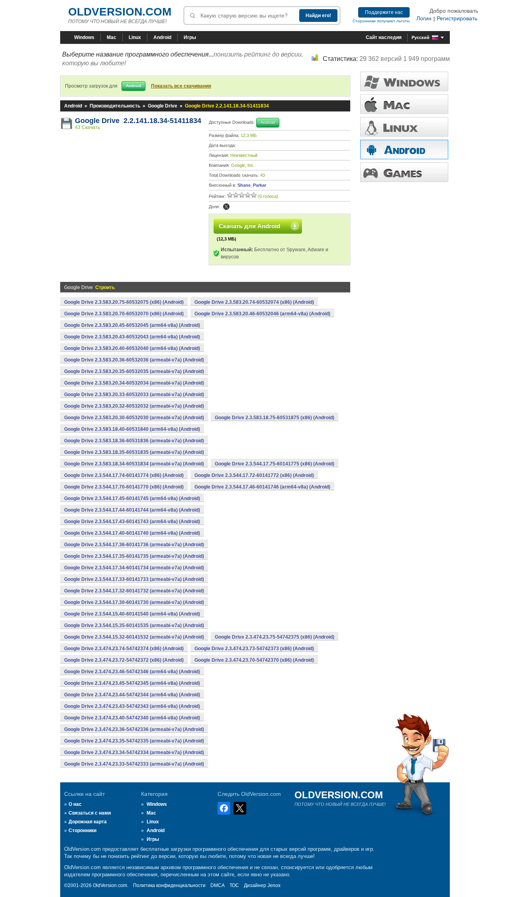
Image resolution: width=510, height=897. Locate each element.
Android (162, 37)
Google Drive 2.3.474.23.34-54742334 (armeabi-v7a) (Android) (134, 752)
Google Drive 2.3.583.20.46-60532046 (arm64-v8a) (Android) (262, 314)
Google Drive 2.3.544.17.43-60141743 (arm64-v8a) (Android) (132, 521)
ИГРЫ (404, 172)
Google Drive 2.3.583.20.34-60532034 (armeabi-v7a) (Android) (134, 383)
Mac (111, 37)
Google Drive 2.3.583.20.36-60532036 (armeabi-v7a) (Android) (134, 360)
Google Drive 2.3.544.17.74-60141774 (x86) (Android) (124, 475)
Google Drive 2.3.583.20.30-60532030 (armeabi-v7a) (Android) (134, 417)
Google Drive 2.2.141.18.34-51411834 (138, 121)
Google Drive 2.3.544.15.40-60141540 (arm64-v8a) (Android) (132, 614)
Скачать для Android (249, 226)
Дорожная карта (88, 822)
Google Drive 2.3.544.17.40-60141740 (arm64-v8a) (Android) (132, 533)
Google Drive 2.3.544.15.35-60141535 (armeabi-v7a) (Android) (134, 625)
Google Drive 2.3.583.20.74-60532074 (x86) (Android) (254, 302)
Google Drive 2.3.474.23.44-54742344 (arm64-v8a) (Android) (132, 695)
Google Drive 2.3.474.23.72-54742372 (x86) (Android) (124, 660)
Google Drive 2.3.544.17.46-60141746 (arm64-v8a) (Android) (262, 487)
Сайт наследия (384, 37)
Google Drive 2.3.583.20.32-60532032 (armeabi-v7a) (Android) (134, 406)
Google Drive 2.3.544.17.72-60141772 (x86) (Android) (254, 475)
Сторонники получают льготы (381, 21)
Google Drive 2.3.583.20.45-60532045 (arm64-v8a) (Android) (132, 325)
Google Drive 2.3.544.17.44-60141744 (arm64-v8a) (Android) (132, 510)
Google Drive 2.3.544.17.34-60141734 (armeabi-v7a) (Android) (134, 568)
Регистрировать (457, 18)
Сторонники (82, 830)
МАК (404, 104)
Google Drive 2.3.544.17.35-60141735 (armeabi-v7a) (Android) (134, 556)
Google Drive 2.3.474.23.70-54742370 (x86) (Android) (254, 660)
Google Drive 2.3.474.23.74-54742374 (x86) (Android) (124, 648)
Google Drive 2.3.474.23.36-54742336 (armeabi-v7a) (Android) (134, 729)
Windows (84, 37)
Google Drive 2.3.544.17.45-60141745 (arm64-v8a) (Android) (132, 498)
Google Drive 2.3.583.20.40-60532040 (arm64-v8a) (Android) (132, 348)
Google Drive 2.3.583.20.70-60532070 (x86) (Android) (124, 314)
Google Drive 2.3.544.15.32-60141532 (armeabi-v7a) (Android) (134, 637)
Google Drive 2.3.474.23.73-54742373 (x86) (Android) (254, 648)
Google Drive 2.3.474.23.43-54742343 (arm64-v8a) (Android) (132, 706)
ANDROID (404, 149)
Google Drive (162, 106)
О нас (75, 804)
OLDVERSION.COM (119, 12)
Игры (190, 37)
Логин (424, 18)
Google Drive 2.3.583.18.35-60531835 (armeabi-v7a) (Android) (134, 452)
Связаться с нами (90, 813)
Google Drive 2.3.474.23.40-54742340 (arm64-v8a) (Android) (132, 718)
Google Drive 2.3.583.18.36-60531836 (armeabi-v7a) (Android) (134, 441)
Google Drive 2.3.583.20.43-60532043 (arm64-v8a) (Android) (132, 337)
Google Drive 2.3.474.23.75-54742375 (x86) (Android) (274, 637)
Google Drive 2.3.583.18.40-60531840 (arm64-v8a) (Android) (132, 429)
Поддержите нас (384, 12)
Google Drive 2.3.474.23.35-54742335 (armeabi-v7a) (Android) (134, 741)
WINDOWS (404, 81)
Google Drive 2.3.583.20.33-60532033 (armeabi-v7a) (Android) (134, 394)
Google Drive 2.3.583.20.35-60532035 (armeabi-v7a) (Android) (134, 371)
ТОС (234, 885)
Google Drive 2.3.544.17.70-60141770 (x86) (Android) (124, 487)
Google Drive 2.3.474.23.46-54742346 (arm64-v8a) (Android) (132, 671)
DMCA (217, 885)
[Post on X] (226, 206)
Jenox (273, 885)
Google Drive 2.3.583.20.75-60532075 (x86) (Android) (124, 302)
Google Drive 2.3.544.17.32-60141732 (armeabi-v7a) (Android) (134, 591)
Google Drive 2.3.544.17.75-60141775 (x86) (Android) (274, 464)
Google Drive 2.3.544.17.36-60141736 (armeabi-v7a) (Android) (134, 544)
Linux (135, 37)
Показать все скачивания (181, 86)
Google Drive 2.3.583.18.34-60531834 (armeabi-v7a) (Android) (134, 464)
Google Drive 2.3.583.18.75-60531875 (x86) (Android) (274, 417)
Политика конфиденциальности (169, 885)
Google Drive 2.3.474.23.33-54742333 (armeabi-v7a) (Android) (134, 764)
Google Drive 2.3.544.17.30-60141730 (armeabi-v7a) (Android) (134, 602)
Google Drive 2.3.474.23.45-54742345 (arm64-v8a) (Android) (132, 683)
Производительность (115, 106)
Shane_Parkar (251, 185)
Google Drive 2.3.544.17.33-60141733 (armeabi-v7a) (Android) (134, 579)
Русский (421, 37)
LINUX (404, 127)
